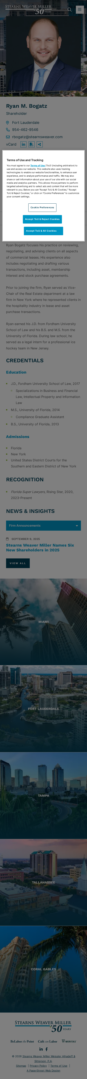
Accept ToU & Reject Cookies (42, 219)
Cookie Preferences (42, 207)
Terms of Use (38, 165)
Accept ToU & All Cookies (43, 230)
